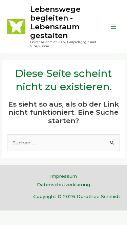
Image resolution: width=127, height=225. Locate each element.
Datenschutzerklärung (63, 184)
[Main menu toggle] (114, 26)
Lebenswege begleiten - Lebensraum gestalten (55, 22)
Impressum (63, 176)
